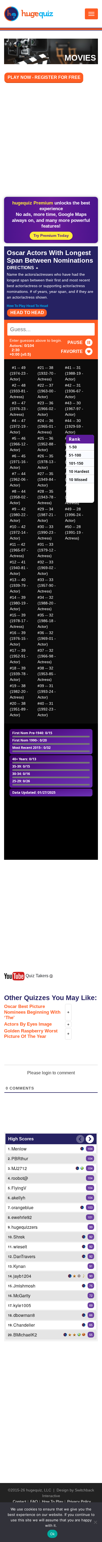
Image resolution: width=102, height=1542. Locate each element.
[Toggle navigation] (91, 13)
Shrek (19, 1237)
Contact (19, 1501)
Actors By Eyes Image (28, 1024)
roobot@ (19, 1178)
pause (75, 342)
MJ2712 (19, 1168)
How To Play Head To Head (27, 306)
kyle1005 (22, 1305)
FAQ (34, 1501)
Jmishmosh (24, 1286)
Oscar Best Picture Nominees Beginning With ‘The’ (32, 1012)
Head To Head (27, 312)
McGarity (21, 1295)
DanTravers (24, 1256)
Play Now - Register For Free (44, 77)
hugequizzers (24, 1227)
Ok (52, 1534)
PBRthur (19, 1158)
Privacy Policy (79, 1501)
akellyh (18, 1197)
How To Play (52, 1501)
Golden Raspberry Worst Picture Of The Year (31, 1033)
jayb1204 (22, 1276)
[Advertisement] (51, 141)
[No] (95, 1522)
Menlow (19, 1149)
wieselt (20, 1246)
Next (90, 1139)
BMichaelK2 (25, 1335)
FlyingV (18, 1188)
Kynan (19, 1266)
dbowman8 (24, 1315)
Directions (20, 267)
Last (80, 1139)
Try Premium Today (51, 235)
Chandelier (24, 1325)
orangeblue (22, 1207)
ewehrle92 (21, 1217)
